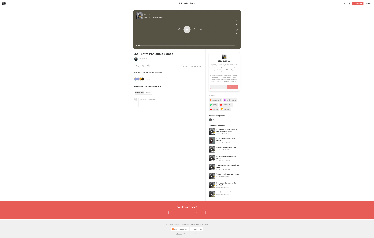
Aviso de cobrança (202, 224)
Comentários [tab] (139, 92)
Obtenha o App (196, 229)
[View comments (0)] (236, 25)
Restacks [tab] (148, 92)
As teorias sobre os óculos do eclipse (226, 139)
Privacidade (185, 224)
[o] (211, 131)
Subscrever (358, 3)
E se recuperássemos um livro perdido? (226, 184)
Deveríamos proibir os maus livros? (226, 157)
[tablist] (143, 93)
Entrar (368, 3)
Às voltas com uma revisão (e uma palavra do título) (226, 130)
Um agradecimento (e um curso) (227, 174)
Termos (192, 224)
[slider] (187, 46)
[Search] (345, 3)
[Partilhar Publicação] (349, 3)
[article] (224, 131)
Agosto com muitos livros (225, 192)
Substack (179, 234)
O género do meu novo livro (226, 147)
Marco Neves (143, 58)
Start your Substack (180, 229)
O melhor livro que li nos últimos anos (227, 166)
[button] (173, 29)
